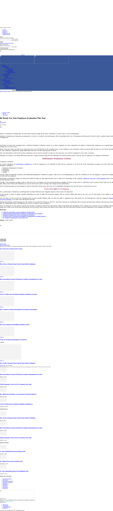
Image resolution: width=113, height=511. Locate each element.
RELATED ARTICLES (5, 248)
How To (4, 113)
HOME (4, 65)
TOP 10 (7, 85)
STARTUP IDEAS (7, 80)
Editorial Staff (3, 122)
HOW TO (7, 81)
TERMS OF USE (6, 34)
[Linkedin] (16, 129)
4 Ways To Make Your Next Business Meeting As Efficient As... (16, 404)
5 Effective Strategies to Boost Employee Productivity (19, 212)
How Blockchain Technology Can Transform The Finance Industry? (18, 394)
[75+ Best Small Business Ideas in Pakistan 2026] (3, 448)
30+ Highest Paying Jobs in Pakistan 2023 (11, 461)
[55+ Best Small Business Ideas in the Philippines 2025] (3, 468)
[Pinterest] (11, 129)
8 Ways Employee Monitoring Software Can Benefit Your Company (22, 213)
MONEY (7, 67)
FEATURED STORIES (10, 87)
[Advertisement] (56, 102)
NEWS (4, 84)
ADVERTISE (6, 505)
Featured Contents (6, 91)
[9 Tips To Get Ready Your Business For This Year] (7, 336)
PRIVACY (5, 32)
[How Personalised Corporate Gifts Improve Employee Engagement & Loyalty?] (7, 275)
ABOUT (4, 29)
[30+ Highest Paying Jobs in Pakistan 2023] (3, 458)
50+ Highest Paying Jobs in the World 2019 (15, 217)
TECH (4, 79)
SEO (6, 77)
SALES (7, 76)
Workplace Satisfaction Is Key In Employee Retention (19, 215)
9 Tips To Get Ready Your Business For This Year (13, 339)
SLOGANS (7, 73)
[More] (35, 129)
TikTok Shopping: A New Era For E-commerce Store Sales (15, 384)
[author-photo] (3, 242)
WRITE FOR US (6, 33)
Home (1, 91)
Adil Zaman (2, 365)
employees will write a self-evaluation (94, 178)
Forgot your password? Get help (6, 43)
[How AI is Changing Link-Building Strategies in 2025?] (7, 320)
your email (14, 46)
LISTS (6, 86)
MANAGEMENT (9, 71)
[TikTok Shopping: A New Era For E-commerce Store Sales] (3, 381)
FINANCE (10, 68)
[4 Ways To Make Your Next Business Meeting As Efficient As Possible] (7, 290)
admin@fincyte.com (9, 501)
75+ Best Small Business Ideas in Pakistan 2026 (12, 451)
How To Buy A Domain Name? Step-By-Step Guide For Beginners (18, 264)
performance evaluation (23, 164)
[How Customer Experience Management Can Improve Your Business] (7, 305)
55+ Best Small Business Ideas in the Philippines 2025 (14, 471)
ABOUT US (5, 504)
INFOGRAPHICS (9, 83)
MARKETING (6, 74)
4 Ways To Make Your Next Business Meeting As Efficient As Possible (18, 294)
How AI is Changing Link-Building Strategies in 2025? (14, 324)
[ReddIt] (26, 129)
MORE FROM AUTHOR (16, 248)
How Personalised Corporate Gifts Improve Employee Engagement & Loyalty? (21, 279)
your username (15, 39)
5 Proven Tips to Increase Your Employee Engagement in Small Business (24, 216)
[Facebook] (2, 129)
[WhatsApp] (21, 129)
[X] (7, 129)
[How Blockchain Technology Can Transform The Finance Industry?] (3, 391)
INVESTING (11, 70)
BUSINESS (5, 66)
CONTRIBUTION (7, 507)
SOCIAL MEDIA (9, 78)
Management (5, 114)
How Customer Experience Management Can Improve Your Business (18, 309)
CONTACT (5, 31)
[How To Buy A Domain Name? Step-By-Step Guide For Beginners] (7, 260)
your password (15, 40)
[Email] (30, 129)
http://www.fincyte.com (5, 245)
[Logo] (17, 63)
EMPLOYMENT (11, 72)
